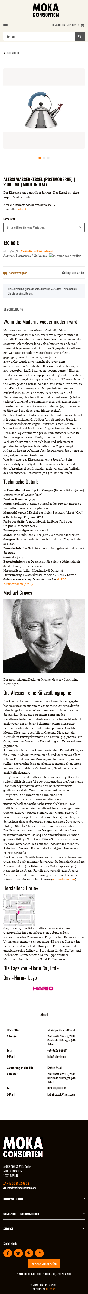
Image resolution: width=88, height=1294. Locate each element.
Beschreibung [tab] (13, 309)
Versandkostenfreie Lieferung (37, 251)
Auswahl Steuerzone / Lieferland (25, 255)
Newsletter (58, 25)
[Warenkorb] (82, 25)
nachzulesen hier (63, 879)
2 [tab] (44, 158)
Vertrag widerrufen (44, 1264)
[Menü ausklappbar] (5, 25)
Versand (66, 1274)
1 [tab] (39, 158)
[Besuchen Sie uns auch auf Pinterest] (29, 1253)
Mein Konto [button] (73, 25)
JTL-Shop (50, 1288)
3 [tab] (48, 158)
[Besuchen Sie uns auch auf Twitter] (18, 1253)
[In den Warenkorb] (10, 66)
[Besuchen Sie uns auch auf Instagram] (39, 1253)
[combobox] (44, 227)
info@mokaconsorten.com (21, 1187)
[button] (44, 1199)
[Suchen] (80, 36)
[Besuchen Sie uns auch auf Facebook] (7, 1253)
